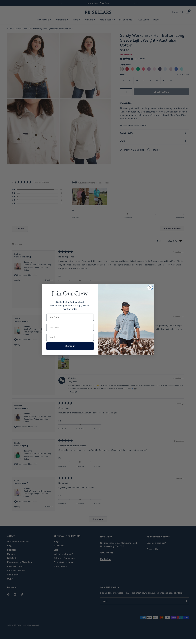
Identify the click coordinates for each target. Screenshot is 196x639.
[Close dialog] (150, 287)
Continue (70, 346)
